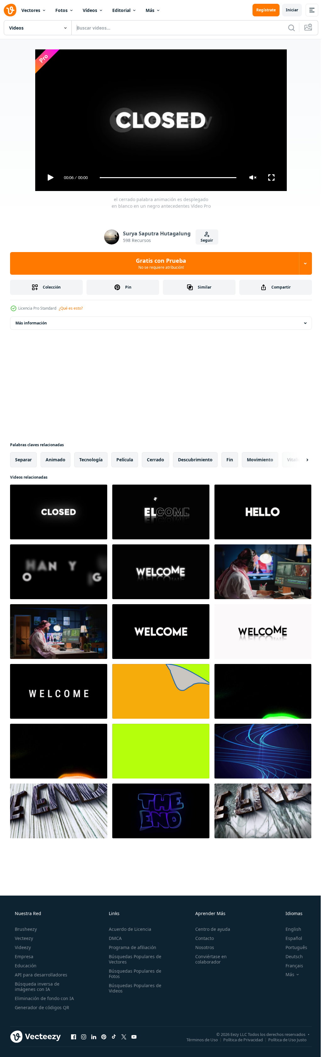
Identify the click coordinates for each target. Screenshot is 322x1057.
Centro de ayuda (209, 929)
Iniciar (287, 10)
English (289, 929)
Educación (25, 966)
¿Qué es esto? (71, 308)
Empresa (23, 956)
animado (55, 460)
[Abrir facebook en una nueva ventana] (73, 1036)
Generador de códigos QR (41, 1007)
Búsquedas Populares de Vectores (133, 959)
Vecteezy (23, 938)
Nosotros (201, 947)
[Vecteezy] (10, 10)
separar (23, 460)
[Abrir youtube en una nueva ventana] (133, 1036)
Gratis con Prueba (159, 263)
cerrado (155, 460)
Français (290, 966)
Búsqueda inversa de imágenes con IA (36, 986)
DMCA (113, 938)
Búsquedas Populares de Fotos (133, 973)
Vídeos (90, 10)
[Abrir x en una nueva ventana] (123, 1036)
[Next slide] (297, 459)
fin (229, 460)
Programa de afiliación (130, 947)
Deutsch (290, 956)
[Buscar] (287, 27)
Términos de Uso (197, 1039)
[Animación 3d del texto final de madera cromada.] (58, 811)
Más (150, 10)
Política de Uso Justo (283, 1039)
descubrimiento (195, 460)
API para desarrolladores (40, 975)
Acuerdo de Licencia (128, 929)
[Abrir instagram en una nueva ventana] (83, 1036)
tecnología (91, 460)
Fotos (61, 10)
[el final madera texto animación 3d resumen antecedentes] (262, 811)
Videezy (22, 947)
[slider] (165, 177)
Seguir (204, 240)
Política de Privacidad (238, 1039)
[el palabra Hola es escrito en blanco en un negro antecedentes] (262, 512)
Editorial (121, 10)
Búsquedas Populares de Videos (133, 988)
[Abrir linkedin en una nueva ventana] (93, 1036)
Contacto (201, 938)
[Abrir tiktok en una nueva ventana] (113, 1036)
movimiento (260, 460)
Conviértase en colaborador (208, 959)
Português (292, 947)
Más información (31, 323)
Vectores (30, 10)
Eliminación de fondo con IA (43, 998)
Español (289, 938)
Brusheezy (25, 929)
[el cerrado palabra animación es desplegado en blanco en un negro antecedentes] (58, 512)
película (124, 460)
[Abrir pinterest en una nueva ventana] (103, 1036)
